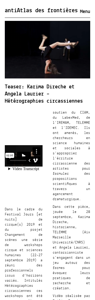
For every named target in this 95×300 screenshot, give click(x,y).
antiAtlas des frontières (41, 10)
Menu (85, 11)
